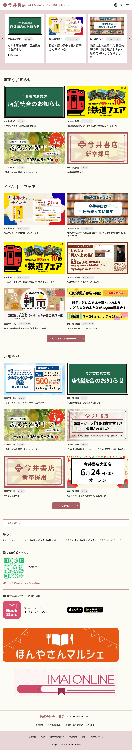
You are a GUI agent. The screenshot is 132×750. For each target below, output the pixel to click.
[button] (127, 5)
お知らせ (28, 39)
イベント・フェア (72, 39)
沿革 (83, 736)
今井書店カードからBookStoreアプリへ (80, 540)
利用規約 (73, 736)
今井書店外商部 (54, 725)
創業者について (97, 736)
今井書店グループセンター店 (109, 540)
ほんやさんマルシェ (11, 540)
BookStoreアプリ (37, 540)
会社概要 (32, 736)
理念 (43, 736)
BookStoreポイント (54, 540)
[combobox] (66, 522)
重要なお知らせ (16, 55)
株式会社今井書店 (52, 716)
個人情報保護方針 (57, 736)
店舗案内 (39, 725)
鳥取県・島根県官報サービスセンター (81, 725)
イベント (24, 540)
